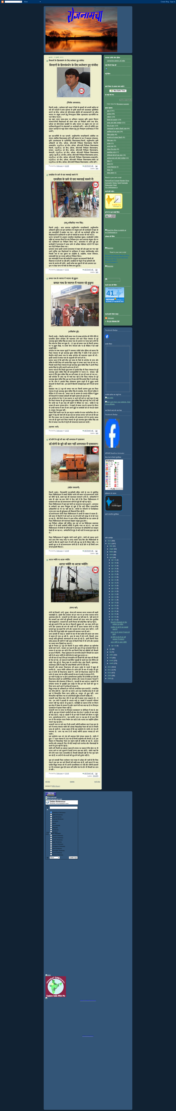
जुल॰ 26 (114, 571)
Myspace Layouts (123, 104)
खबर (97, 168)
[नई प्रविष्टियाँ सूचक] (112, 281)
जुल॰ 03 (114, 620)
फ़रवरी (111, 661)
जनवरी (111, 663)
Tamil (119, 183)
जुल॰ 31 (114, 560)
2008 (109, 678)
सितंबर (111, 552)
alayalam (109, 260)
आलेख (109, 114)
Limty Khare (108, 333)
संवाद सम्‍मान (110, 173)
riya (127, 255)
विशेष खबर (110, 140)
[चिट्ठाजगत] (109, 248)
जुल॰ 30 (114, 563)
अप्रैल (111, 655)
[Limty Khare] (107, 338)
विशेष (108, 161)
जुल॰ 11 (114, 600)
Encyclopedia (56, 825)
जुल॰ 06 (114, 611)
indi (115, 260)
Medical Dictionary (57, 814)
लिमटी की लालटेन (112, 120)
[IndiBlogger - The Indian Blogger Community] (113, 208)
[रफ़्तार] (48, 975)
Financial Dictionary (58, 819)
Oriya (127, 181)
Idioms (54, 823)
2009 (109, 675)
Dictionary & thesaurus (58, 812)
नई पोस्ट (47, 782)
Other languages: (56, 833)
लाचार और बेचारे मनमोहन (114, 123)
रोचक (108, 170)
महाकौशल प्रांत (111, 152)
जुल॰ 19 (114, 583)
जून (110, 649)
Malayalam (109, 185)
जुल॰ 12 (114, 597)
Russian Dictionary (57, 855)
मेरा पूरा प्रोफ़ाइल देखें (113, 321)
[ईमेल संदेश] (96, 166)
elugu (114, 258)
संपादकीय (95, 776)
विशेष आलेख (110, 134)
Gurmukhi (108, 183)
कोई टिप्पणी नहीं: (89, 166)
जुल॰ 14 (114, 591)
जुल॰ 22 (114, 580)
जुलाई (111, 557)
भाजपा (109, 143)
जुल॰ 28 (114, 568)
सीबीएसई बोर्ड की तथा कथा (114, 155)
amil (119, 258)
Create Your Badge (110, 340)
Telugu (114, 183)
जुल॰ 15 (114, 588)
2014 (109, 541)
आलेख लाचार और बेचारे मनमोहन (116, 158)
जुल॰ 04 (114, 617)
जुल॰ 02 (114, 646)
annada (125, 258)
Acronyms (55, 821)
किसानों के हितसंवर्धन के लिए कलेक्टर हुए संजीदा (66, 60)
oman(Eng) (109, 255)
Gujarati (117, 181)
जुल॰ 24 (114, 577)
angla (122, 255)
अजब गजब (110, 146)
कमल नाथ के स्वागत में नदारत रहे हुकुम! (63, 278)
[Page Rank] (110, 217)
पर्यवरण (109, 117)
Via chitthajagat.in (111, 187)
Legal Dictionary (57, 817)
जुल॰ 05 (114, 614)
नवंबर (111, 546)
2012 (109, 667)
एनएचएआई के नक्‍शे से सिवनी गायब (116, 128)
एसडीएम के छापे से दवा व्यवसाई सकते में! (63, 175)
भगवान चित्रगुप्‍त (111, 167)
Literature (55, 832)
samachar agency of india (116, 61)
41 (110, 293)
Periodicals (55, 829)
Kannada (125, 183)
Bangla (122, 181)
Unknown (111, 318)
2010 (109, 673)
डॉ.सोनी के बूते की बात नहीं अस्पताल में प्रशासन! (67, 439)
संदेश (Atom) (56, 786)
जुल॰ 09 (114, 605)
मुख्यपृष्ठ (72, 782)
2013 (109, 543)
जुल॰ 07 (114, 608)
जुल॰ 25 (114, 574)
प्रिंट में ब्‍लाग (110, 126)
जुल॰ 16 (114, 585)
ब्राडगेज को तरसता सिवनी (114, 137)
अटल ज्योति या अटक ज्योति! (59, 559)
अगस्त (111, 555)
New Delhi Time (119, 91)
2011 (109, 670)
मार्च (110, 658)
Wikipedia (55, 827)
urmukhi (108, 258)
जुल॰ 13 (114, 594)
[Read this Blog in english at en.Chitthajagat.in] (118, 232)
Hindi (115, 185)
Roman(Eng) (109, 181)
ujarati (117, 255)
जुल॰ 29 (114, 566)
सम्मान (109, 164)
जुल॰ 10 (114, 603)
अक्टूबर (111, 549)
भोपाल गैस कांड (111, 149)
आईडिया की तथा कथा (113, 131)
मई (110, 652)
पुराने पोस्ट (97, 782)
